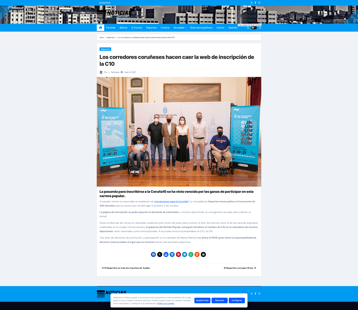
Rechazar (219, 300)
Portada (110, 27)
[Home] (100, 27)
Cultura (165, 27)
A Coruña (136, 27)
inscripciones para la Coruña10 (171, 201)
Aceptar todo (202, 300)
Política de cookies (165, 303)
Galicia (123, 27)
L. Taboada (114, 72)
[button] (260, 27)
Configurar (237, 300)
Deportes (151, 27)
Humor (220, 27)
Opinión (234, 26)
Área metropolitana (201, 27)
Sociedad (179, 27)
